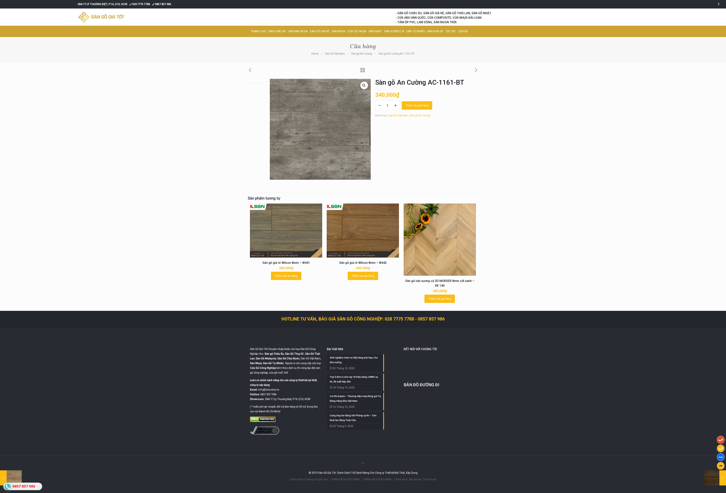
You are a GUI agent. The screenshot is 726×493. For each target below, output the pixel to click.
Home (315, 53)
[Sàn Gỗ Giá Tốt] (101, 17)
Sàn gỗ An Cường (361, 53)
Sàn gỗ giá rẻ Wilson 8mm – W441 (286, 263)
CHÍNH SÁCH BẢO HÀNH (377, 479)
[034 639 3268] (720, 448)
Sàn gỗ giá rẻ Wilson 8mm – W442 (363, 263)
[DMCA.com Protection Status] (262, 421)
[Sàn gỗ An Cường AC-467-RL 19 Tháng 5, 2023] (715, 477)
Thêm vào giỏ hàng (417, 105)
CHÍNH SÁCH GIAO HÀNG (345, 479)
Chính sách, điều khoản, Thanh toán (416, 479)
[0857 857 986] (720, 439)
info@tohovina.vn (268, 389)
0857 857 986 (163, 4)
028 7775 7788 (141, 4)
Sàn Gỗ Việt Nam (335, 53)
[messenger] (720, 465)
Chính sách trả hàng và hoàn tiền (308, 479)
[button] (364, 85)
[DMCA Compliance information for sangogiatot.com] (264, 433)
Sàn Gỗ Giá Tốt (259, 349)
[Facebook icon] (718, 4)
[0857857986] (720, 457)
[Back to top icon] (363, 463)
